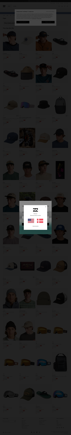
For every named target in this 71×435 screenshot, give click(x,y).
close (45, 206)
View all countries (35, 226)
